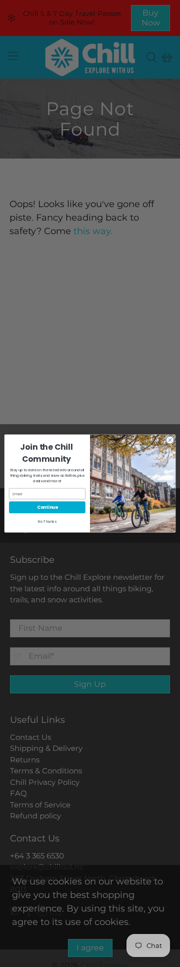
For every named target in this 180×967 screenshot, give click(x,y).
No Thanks (47, 521)
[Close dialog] (170, 440)
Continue (47, 507)
